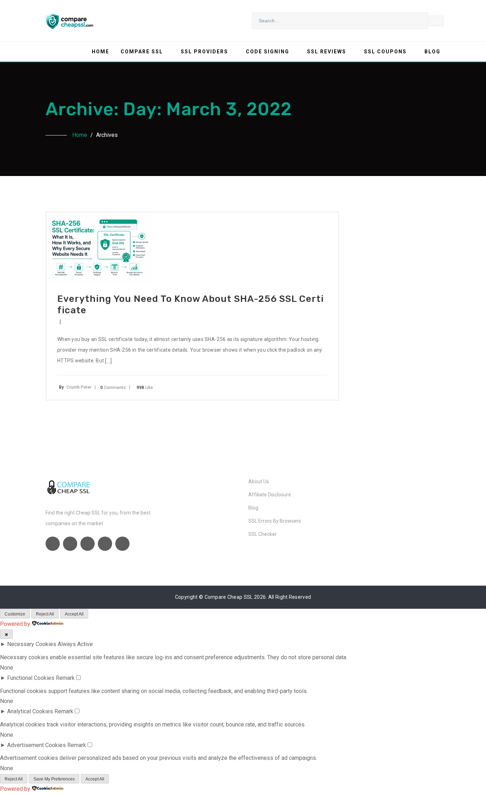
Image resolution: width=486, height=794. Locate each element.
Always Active (75, 644)
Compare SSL (142, 51)
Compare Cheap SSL (229, 597)
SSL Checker (262, 534)
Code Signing (267, 51)
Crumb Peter (79, 387)
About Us (258, 481)
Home (100, 51)
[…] (108, 361)
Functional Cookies (30, 678)
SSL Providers (204, 51)
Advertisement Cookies (36, 745)
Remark (65, 678)
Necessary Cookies (31, 644)
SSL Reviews (326, 51)
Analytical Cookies (30, 711)
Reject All (45, 614)
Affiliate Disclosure (269, 494)
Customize (15, 614)
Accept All (74, 614)
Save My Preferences (54, 779)
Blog (432, 51)
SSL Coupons (385, 51)
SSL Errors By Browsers (274, 521)
